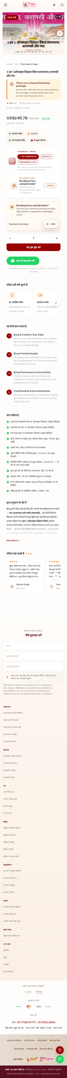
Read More (12, 540)
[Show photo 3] (25, 51)
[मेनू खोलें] (5, 4)
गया (4, 786)
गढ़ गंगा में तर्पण (8, 892)
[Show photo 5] (32, 51)
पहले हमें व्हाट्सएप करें (25, 260)
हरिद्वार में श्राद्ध (8, 842)
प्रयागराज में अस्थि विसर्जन (13, 713)
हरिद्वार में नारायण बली (11, 856)
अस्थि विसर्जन (42, 1040)
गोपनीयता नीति (32, 1049)
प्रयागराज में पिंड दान (11, 720)
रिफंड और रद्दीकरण (46, 1049)
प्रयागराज (7, 707)
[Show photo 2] (21, 51)
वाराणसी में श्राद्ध (9, 770)
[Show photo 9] (46, 51)
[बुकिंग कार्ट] (60, 1050)
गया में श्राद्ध (7, 806)
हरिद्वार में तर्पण (8, 849)
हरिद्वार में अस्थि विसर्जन (11, 828)
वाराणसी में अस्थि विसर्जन (12, 756)
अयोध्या (6, 964)
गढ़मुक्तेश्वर (7, 865)
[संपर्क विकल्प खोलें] (60, 1059)
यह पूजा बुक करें (34, 247)
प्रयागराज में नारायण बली (12, 727)
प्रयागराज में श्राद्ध (10, 734)
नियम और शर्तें (19, 1049)
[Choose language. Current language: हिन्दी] (54, 4)
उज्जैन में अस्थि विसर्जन (11, 907)
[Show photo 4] (28, 51)
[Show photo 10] (50, 51)
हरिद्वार (5, 822)
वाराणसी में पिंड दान (10, 763)
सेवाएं (16, 64)
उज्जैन (5, 901)
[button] (62, 4)
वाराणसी (6, 750)
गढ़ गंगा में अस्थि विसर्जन (12, 871)
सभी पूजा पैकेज (55, 1040)
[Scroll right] (56, 303)
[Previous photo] (7, 33)
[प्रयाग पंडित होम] (29, 4)
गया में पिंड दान (8, 792)
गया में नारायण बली (10, 799)
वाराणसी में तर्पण (9, 777)
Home (9, 64)
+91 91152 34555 (46, 1022)
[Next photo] (60, 33)
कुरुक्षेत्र (6, 950)
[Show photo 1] (17, 51)
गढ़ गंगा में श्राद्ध (9, 885)
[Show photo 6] (36, 51)
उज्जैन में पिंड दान (9, 914)
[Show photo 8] (43, 51)
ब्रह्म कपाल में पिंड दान (11, 935)
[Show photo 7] (39, 51)
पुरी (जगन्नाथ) (8, 971)
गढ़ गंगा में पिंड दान (10, 878)
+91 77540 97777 (26, 1022)
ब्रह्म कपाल (7, 929)
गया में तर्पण (7, 813)
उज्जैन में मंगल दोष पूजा (11, 921)
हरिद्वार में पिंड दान (9, 835)
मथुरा (5, 957)
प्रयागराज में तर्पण (9, 741)
